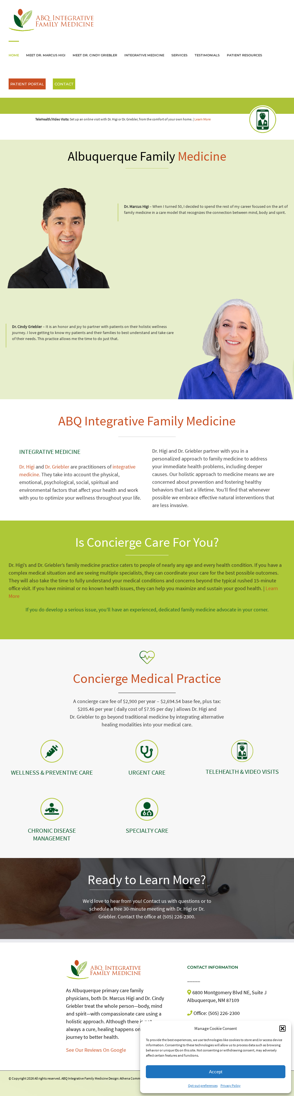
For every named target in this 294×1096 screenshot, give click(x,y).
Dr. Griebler (57, 466)
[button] (282, 1028)
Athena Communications (138, 1078)
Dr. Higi (26, 466)
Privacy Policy (230, 1085)
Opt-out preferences (203, 1085)
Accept (215, 1071)
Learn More (202, 119)
